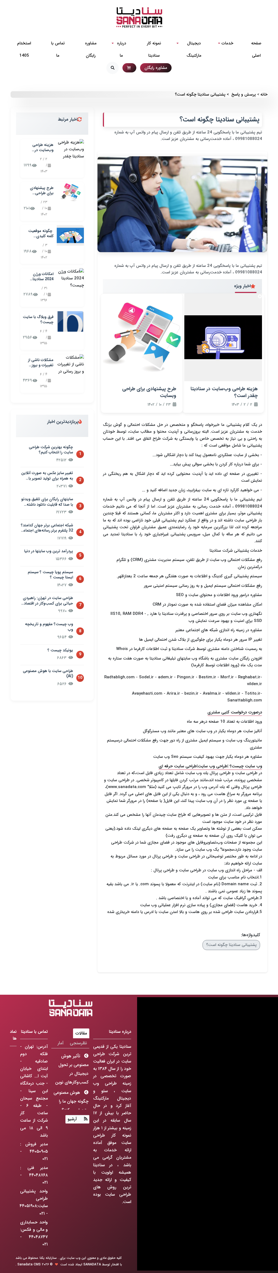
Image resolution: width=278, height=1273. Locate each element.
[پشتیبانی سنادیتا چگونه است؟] (182, 204)
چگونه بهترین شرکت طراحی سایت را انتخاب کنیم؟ (51, 450)
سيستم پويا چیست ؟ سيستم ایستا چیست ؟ (50, 575)
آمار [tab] (61, 1043)
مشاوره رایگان (155, 68)
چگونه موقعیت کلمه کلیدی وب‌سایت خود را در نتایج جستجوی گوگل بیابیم (38, 233)
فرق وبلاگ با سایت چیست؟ (38, 320)
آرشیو (72, 1119)
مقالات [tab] (81, 1033)
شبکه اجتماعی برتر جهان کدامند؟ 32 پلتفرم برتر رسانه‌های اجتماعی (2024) (46, 528)
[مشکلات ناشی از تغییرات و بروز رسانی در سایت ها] (70, 364)
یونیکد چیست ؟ (60, 650)
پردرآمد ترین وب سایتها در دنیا (48, 551)
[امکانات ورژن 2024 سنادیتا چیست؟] (70, 278)
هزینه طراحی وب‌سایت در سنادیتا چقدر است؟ (42, 147)
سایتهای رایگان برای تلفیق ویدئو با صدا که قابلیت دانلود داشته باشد (47, 502)
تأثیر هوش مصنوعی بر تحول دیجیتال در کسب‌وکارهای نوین (72, 1069)
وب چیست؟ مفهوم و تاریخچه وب (49, 627)
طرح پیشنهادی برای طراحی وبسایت (41, 190)
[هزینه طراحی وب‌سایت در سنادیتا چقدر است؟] (70, 149)
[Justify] (84, 1119)
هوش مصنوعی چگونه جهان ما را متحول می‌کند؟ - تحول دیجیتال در (71, 1105)
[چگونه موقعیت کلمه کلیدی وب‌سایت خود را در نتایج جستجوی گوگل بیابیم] (70, 235)
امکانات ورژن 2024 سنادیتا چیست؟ (43, 276)
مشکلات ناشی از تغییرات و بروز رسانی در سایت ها (38, 363)
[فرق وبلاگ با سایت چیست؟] (70, 321)
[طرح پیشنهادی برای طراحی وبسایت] (70, 192)
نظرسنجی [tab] (78, 1043)
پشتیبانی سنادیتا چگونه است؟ (231, 945)
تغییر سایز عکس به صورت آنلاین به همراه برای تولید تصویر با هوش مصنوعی (47, 476)
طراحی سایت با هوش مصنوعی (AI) (48, 673)
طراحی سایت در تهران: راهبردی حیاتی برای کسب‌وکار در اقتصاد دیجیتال (48, 601)
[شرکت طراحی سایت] (139, 17)
